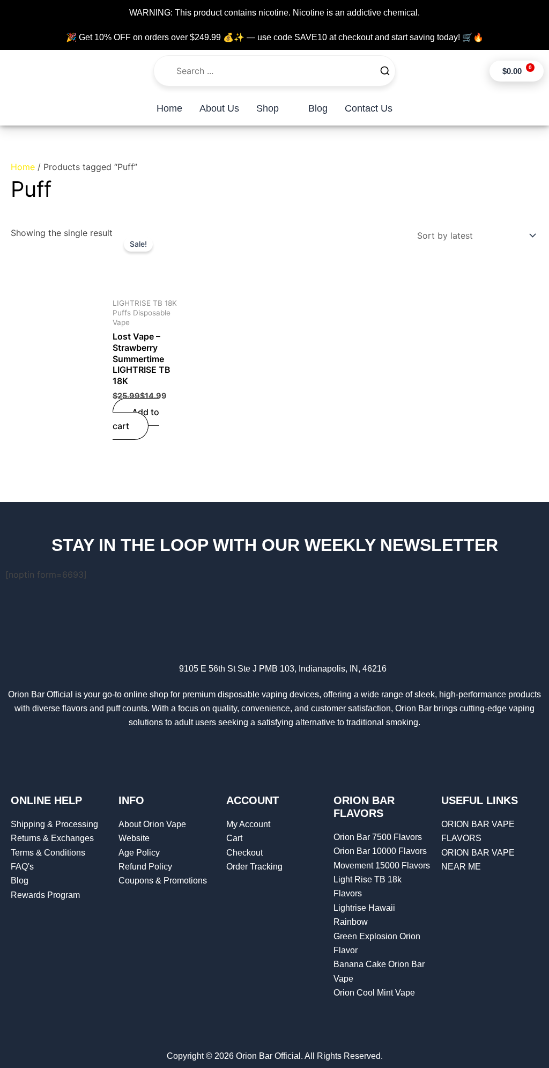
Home (23, 166)
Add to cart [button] (136, 419)
